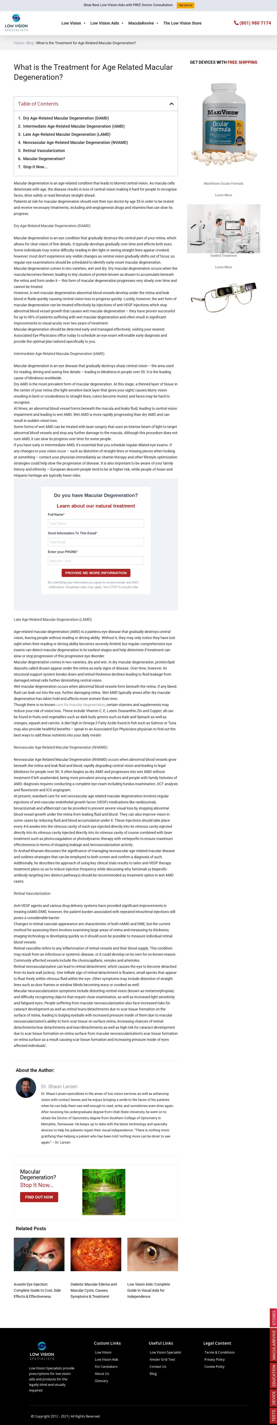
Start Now (138, 749)
